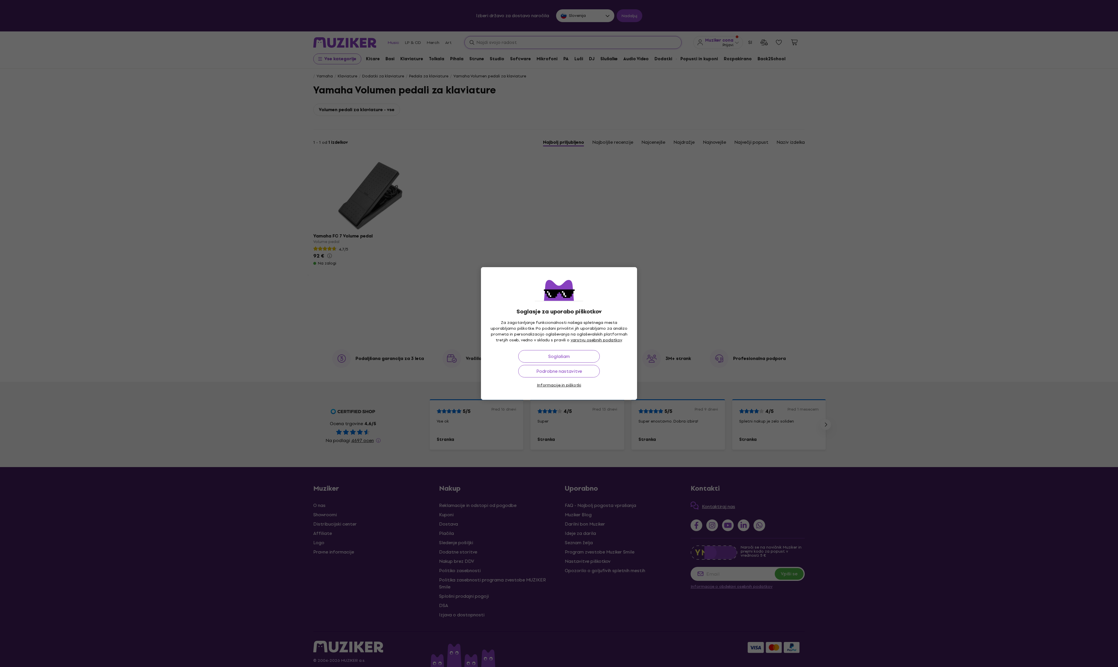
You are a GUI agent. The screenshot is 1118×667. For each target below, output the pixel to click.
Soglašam (559, 356)
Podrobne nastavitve (559, 371)
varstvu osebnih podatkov (596, 340)
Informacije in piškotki (559, 385)
